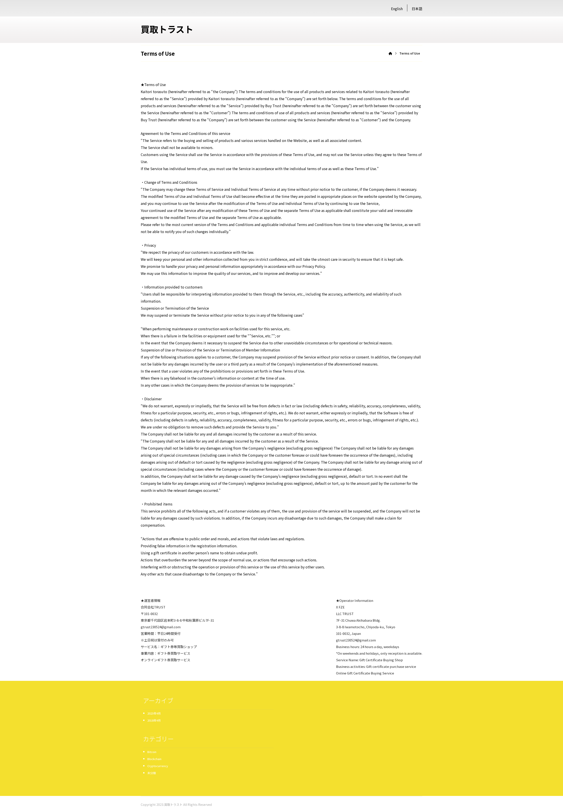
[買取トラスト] (390, 53)
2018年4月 (154, 720)
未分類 (151, 773)
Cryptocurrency (157, 766)
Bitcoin (151, 752)
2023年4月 (154, 713)
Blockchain (154, 759)
